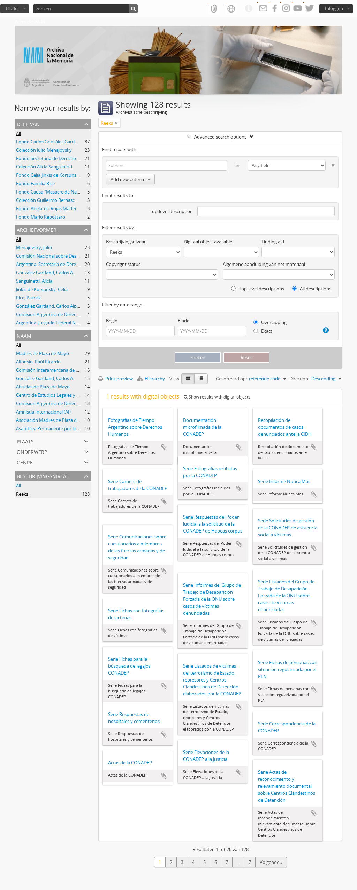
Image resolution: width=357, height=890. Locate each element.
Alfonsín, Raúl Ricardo (38, 362)
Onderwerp (32, 451)
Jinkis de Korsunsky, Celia (42, 289)
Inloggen (334, 8)
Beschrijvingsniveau (43, 475)
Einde (183, 320)
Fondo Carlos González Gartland (49, 142)
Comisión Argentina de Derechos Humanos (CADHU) (70, 314)
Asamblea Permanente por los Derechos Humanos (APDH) (76, 428)
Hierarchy (155, 379)
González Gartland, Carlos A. (45, 272)
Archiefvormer (36, 229)
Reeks (22, 494)
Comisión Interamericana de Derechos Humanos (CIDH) (73, 370)
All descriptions (315, 288)
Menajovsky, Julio (34, 247)
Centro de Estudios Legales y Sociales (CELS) (61, 395)
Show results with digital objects (219, 397)
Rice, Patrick (28, 297)
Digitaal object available (208, 241)
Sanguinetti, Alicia (34, 281)
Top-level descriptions (261, 288)
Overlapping (273, 322)
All (18, 133)
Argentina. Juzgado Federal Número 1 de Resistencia (69, 323)
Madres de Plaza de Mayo (42, 353)
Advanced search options (220, 137)
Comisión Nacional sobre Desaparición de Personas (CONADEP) (81, 256)
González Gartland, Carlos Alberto (50, 306)
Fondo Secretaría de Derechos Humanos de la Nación (71, 158)
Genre (25, 461)
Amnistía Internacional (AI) (43, 412)
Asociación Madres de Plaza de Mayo (54, 420)
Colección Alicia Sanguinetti (44, 167)
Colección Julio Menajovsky (44, 150)
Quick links (248, 8)
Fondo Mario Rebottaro (40, 217)
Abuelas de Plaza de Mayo (43, 387)
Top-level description (171, 211)
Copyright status (123, 264)
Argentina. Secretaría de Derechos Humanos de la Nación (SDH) (81, 264)
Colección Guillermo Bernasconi (48, 200)
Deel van (28, 123)
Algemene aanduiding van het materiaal (264, 264)
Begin (111, 320)
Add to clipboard (163, 447)
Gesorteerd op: (231, 379)
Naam (24, 335)
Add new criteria (127, 179)
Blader (12, 8)
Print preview (118, 379)
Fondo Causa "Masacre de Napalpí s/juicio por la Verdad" (74, 192)
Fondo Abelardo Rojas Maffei (46, 208)
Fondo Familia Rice (35, 183)
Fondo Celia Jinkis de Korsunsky (48, 175)
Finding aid (272, 241)
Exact (266, 331)
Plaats (25, 441)
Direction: (299, 379)
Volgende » (271, 862)
